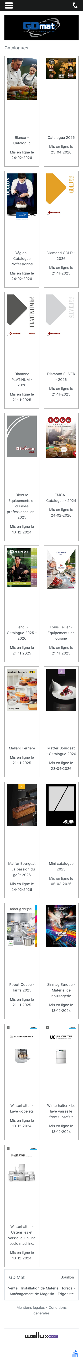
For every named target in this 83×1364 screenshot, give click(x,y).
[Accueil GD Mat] (41, 27)
